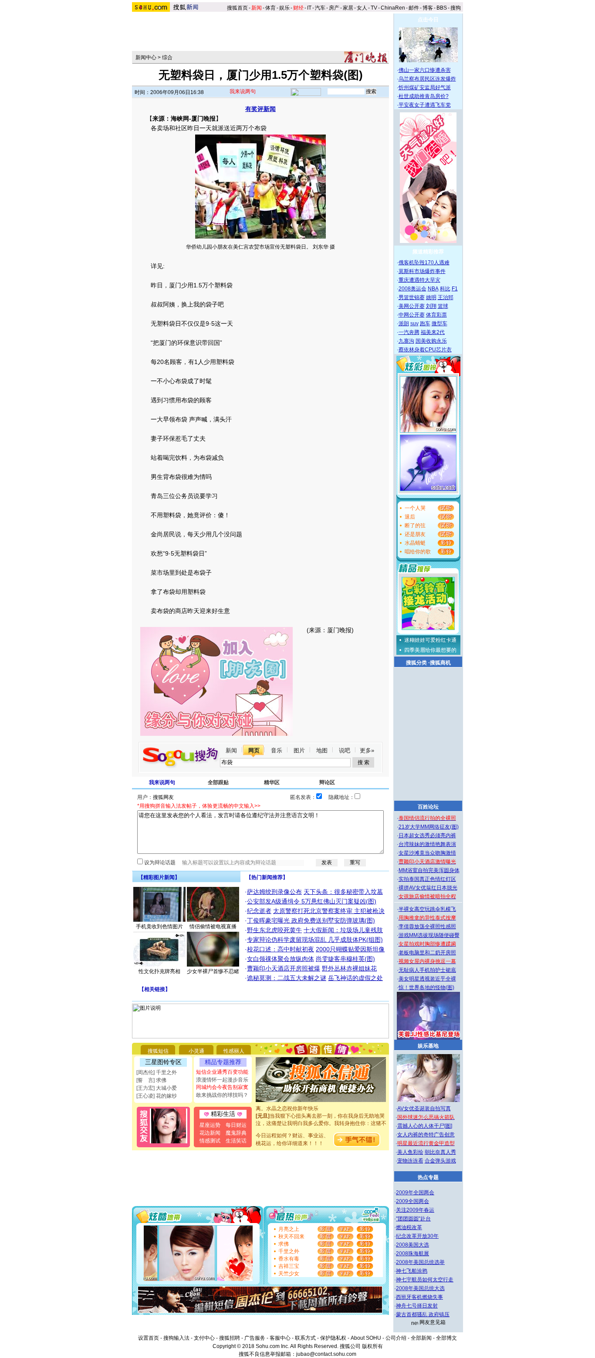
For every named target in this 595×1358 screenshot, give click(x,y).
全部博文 (446, 1338)
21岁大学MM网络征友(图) (429, 827)
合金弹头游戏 (440, 1161)
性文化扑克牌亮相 (159, 971)
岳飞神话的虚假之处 (355, 977)
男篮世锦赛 (412, 297)
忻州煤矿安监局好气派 (425, 87)
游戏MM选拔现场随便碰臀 (429, 935)
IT (309, 8)
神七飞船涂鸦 (411, 1271)
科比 (445, 289)
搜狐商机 (440, 663)
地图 (322, 750)
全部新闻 (421, 1338)
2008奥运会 (412, 289)
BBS (441, 8)
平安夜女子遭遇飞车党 (425, 105)
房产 (334, 8)
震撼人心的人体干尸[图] (424, 1126)
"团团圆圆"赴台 (413, 1219)
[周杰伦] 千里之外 (156, 1072)
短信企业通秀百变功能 (222, 1072)
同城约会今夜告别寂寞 (222, 1087)
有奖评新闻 (260, 108)
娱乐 (284, 8)
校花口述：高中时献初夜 (280, 949)
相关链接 (154, 989)
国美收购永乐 (431, 341)
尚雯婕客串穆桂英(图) (345, 958)
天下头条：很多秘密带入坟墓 (343, 891)
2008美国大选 (412, 1245)
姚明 (431, 297)
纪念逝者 (259, 910)
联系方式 (305, 1338)
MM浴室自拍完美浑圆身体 (429, 870)
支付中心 (204, 1338)
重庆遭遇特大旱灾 (419, 280)
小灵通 (196, 1051)
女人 (362, 8)
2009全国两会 (412, 1201)
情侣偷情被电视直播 (213, 926)
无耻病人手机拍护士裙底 (427, 970)
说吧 (344, 750)
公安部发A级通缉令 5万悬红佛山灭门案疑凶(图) (311, 901)
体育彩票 (436, 315)
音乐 (276, 750)
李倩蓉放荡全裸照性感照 (427, 926)
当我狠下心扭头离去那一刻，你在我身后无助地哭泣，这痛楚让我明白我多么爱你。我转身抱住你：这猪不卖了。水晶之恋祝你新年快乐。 (321, 1115)
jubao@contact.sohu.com (326, 1354)
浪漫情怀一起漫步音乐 (222, 1080)
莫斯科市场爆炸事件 (422, 271)
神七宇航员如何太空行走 (424, 1280)
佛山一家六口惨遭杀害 (425, 70)
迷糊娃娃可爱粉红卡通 (430, 640)
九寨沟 (406, 341)
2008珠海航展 (412, 1253)
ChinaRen (393, 8)
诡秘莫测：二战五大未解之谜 (286, 977)
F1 (455, 289)
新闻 (231, 750)
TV (374, 8)
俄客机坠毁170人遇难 (424, 262)
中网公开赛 (412, 315)
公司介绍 (395, 1338)
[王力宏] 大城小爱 (156, 1088)
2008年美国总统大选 (420, 1288)
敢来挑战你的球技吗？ (222, 1095)
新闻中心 (145, 57)
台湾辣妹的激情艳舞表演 (427, 844)
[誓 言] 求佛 (151, 1080)
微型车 (439, 323)
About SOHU (366, 1338)
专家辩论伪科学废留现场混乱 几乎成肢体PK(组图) (315, 939)
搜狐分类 (416, 663)
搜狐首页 (237, 8)
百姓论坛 (428, 807)
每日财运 (236, 1125)
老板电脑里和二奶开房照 (427, 953)
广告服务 (254, 1338)
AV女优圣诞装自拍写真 (424, 1108)
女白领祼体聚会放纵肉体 (280, 958)
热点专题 (428, 1177)
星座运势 (209, 1125)
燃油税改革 (409, 1227)
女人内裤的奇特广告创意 (426, 1135)
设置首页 (148, 1338)
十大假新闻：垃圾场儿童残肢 (343, 930)
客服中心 (280, 1338)
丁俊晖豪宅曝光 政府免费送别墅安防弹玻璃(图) (311, 920)
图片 (299, 750)
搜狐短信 (158, 1051)
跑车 (425, 323)
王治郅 (445, 297)
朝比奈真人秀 (440, 1152)
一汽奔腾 (409, 332)
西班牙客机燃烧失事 (419, 1297)
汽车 (320, 8)
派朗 (404, 323)
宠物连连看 (410, 1161)
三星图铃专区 (163, 1061)
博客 (428, 8)
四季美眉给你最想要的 (430, 650)
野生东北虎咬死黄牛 (274, 930)
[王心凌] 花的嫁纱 (156, 1096)
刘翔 (431, 306)
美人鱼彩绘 (410, 1152)
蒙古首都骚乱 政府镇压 (423, 1314)
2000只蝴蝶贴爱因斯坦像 (350, 949)
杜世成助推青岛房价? (424, 96)
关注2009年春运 (415, 1210)
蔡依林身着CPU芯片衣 (425, 350)
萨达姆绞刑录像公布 (274, 891)
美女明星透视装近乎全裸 (427, 979)
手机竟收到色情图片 (159, 926)
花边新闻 (209, 1133)
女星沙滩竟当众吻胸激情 (427, 853)
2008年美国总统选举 (420, 1262)
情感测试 (209, 1141)
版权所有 (372, 1346)
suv (414, 323)
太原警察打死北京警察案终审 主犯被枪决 (329, 910)
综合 (167, 57)
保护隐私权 (333, 1338)
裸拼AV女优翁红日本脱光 (428, 888)
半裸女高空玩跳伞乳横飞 (427, 909)
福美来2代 (433, 332)
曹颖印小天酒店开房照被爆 (283, 968)
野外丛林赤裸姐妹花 (349, 968)
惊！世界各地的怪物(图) (426, 987)
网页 (254, 750)
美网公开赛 (412, 306)
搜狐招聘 (229, 1338)
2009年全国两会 (415, 1193)
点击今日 (428, 20)
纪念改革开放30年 (417, 1236)
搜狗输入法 (176, 1338)
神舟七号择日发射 (417, 1306)
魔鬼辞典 (236, 1133)
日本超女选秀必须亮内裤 (427, 835)
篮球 (443, 306)
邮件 (414, 8)
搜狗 (456, 8)
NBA (433, 289)
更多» (367, 750)
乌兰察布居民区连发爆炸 (427, 79)
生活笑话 (236, 1141)
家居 (348, 8)
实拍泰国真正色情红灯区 (427, 879)
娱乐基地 (428, 1046)
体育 (270, 8)
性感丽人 (233, 1051)
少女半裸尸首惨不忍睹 (213, 971)
